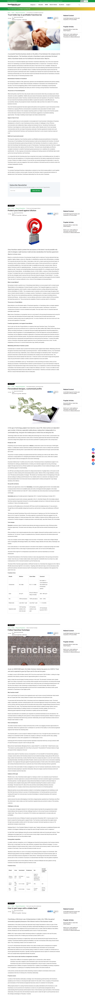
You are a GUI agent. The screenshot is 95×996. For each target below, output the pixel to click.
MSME (46, 4)
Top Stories (61, 4)
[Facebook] (93, 449)
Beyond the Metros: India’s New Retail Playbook (70, 30)
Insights (68, 4)
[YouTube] (93, 460)
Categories (33, 4)
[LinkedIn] (93, 463)
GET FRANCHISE (51, 1)
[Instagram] (93, 453)
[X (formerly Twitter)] (93, 456)
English (82, 1)
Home (9, 12)
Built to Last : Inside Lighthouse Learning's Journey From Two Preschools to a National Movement (71, 35)
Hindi (86, 1)
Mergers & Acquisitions (20, 12)
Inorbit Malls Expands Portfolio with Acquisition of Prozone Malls (71, 19)
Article (13, 12)
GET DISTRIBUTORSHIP (58, 1)
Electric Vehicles (53, 4)
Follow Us (56, 213)
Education (41, 4)
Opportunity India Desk (18, 17)
